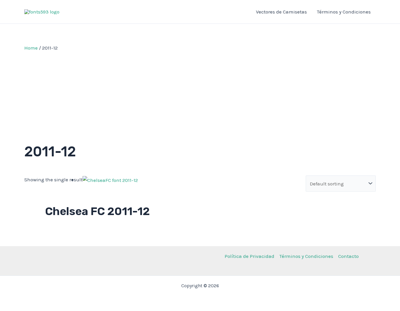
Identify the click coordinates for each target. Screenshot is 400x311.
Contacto (348, 256)
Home (31, 48)
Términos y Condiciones (344, 12)
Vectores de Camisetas (281, 12)
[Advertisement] (200, 96)
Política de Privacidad (249, 256)
